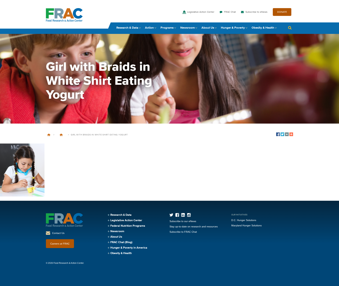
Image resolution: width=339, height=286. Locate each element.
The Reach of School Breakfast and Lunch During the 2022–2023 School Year (61, 134)
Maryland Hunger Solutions (246, 225)
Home (49, 134)
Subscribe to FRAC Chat (183, 231)
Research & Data (127, 27)
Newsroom (187, 27)
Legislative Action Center (200, 12)
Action (149, 27)
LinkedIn (183, 215)
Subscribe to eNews (256, 12)
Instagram (189, 215)
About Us (207, 27)
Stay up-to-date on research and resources (194, 226)
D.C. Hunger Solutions (243, 220)
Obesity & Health (263, 27)
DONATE (282, 12)
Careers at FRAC (60, 243)
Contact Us (58, 233)
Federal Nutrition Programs (127, 226)
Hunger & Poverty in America (128, 247)
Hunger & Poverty (233, 27)
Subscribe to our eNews (183, 221)
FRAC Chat (230, 12)
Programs (167, 27)
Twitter (171, 215)
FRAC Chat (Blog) (121, 242)
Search (289, 27)
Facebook (177, 215)
